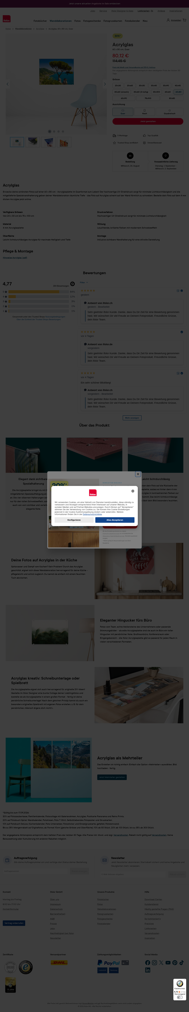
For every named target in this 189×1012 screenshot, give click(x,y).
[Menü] (184, 980)
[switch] (180, 997)
